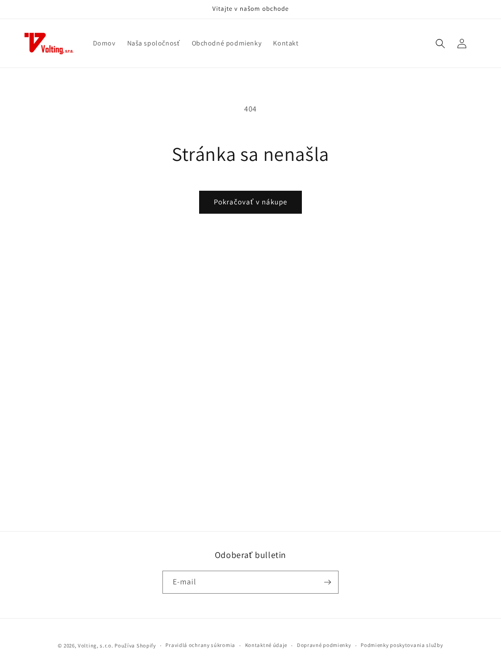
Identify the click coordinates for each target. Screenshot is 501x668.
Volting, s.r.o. (96, 645)
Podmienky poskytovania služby (402, 645)
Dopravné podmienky (324, 645)
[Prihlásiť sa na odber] (327, 582)
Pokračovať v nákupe (250, 201)
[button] (440, 43)
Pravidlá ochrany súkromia (200, 645)
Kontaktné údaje (266, 645)
